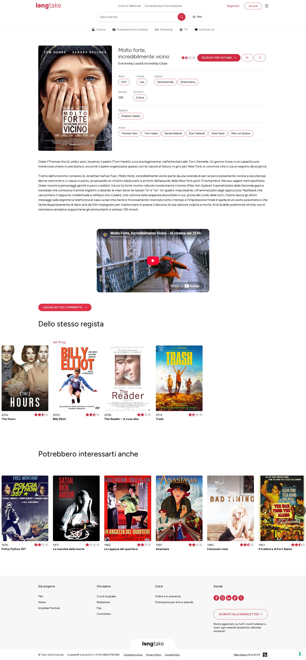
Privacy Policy (153, 654)
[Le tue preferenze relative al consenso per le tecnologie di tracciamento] (299, 653)
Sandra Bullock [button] (173, 133)
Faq (99, 608)
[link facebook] (217, 598)
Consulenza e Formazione (163, 6)
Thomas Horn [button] (129, 133)
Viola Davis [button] (218, 133)
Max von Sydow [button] (240, 133)
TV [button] (186, 29)
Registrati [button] (233, 6)
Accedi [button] (253, 6)
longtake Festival (49, 608)
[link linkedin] (229, 598)
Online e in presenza (168, 596)
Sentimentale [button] (165, 82)
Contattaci (104, 614)
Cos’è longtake (106, 596)
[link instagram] (223, 598)
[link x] (241, 598)
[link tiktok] (235, 598)
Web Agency (241, 654)
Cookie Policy (172, 654)
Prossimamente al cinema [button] (132, 29)
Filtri (199, 16)
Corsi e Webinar (129, 6)
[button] (218, 57)
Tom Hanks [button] (151, 133)
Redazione (103, 602)
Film (40, 596)
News (42, 602)
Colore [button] (140, 97)
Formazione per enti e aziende (174, 602)
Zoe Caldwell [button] (197, 133)
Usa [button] (142, 82)
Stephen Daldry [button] (130, 116)
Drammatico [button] (188, 82)
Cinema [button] (101, 29)
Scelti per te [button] (206, 29)
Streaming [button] (166, 29)
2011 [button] (124, 82)
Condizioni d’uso (133, 654)
